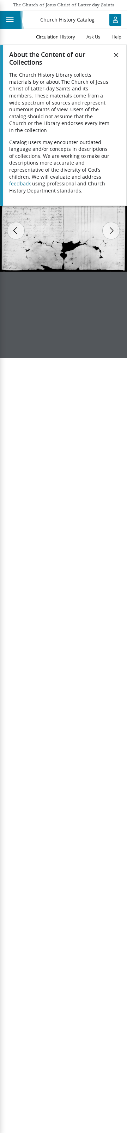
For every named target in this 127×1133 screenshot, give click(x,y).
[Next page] (111, 230)
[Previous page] (16, 230)
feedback (20, 183)
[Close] (116, 55)
